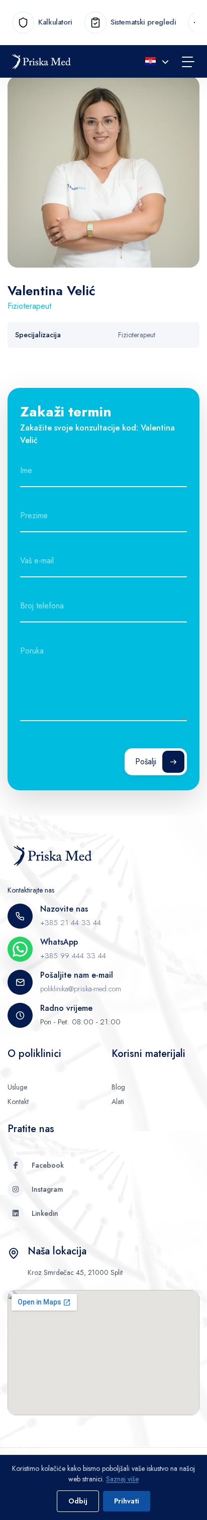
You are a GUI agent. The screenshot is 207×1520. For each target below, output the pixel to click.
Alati (118, 1102)
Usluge (17, 1087)
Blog (118, 1087)
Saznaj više (122, 1479)
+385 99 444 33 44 (73, 955)
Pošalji (145, 761)
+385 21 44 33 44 (70, 922)
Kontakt (18, 1102)
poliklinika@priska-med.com (80, 988)
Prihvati (126, 1501)
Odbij (77, 1501)
